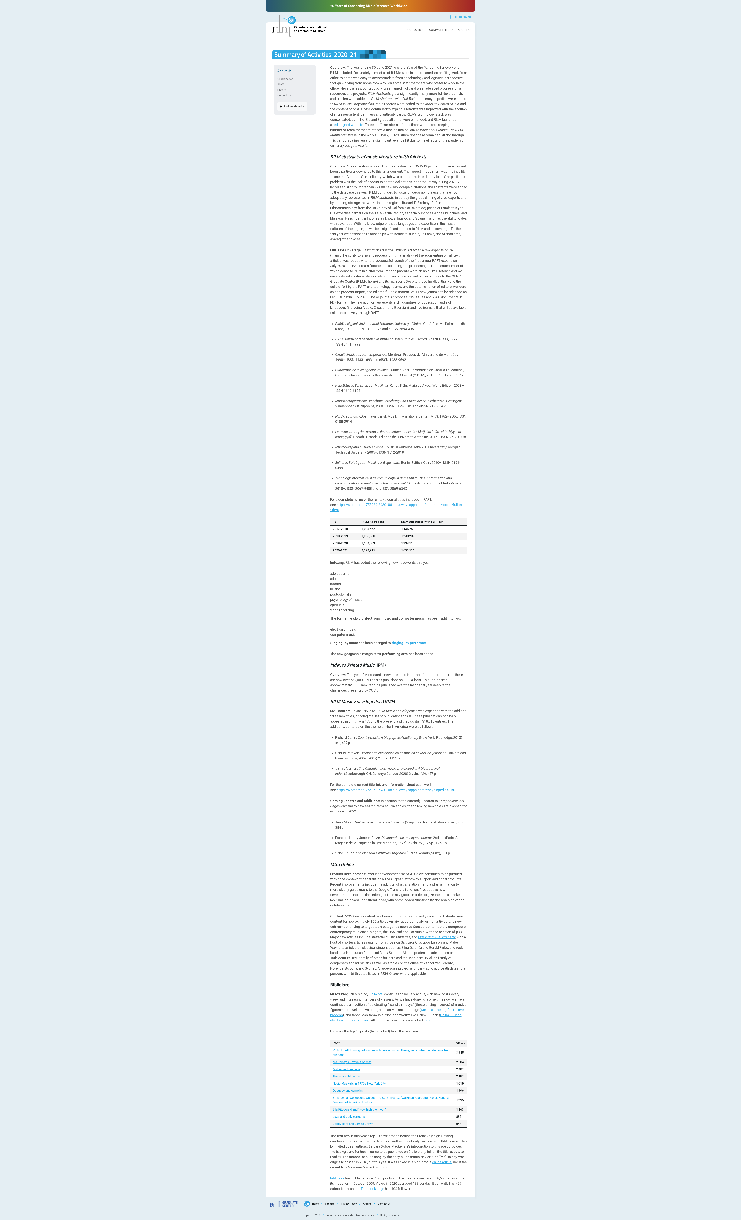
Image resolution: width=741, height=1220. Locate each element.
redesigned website (348, 125)
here (427, 1020)
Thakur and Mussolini (347, 1076)
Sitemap (330, 1203)
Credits (367, 1203)
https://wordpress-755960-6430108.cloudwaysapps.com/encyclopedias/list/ (396, 790)
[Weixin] (465, 17)
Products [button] (413, 30)
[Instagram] (456, 17)
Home (315, 1203)
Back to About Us (294, 106)
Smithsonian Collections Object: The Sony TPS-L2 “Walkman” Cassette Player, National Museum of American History (391, 1100)
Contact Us (284, 95)
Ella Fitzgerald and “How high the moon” (359, 1109)
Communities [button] (439, 30)
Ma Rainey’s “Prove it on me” (352, 1062)
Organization (285, 78)
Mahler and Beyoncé (346, 1069)
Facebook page (372, 1189)
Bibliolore (375, 994)
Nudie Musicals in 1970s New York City (359, 1083)
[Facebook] (451, 17)
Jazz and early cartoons (349, 1117)
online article (442, 1162)
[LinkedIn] (470, 17)
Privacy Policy (349, 1203)
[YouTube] (461, 17)
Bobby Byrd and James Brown (353, 1124)
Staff (280, 84)
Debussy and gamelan (348, 1090)
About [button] (462, 30)
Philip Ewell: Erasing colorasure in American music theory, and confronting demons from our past (391, 1052)
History (281, 89)
